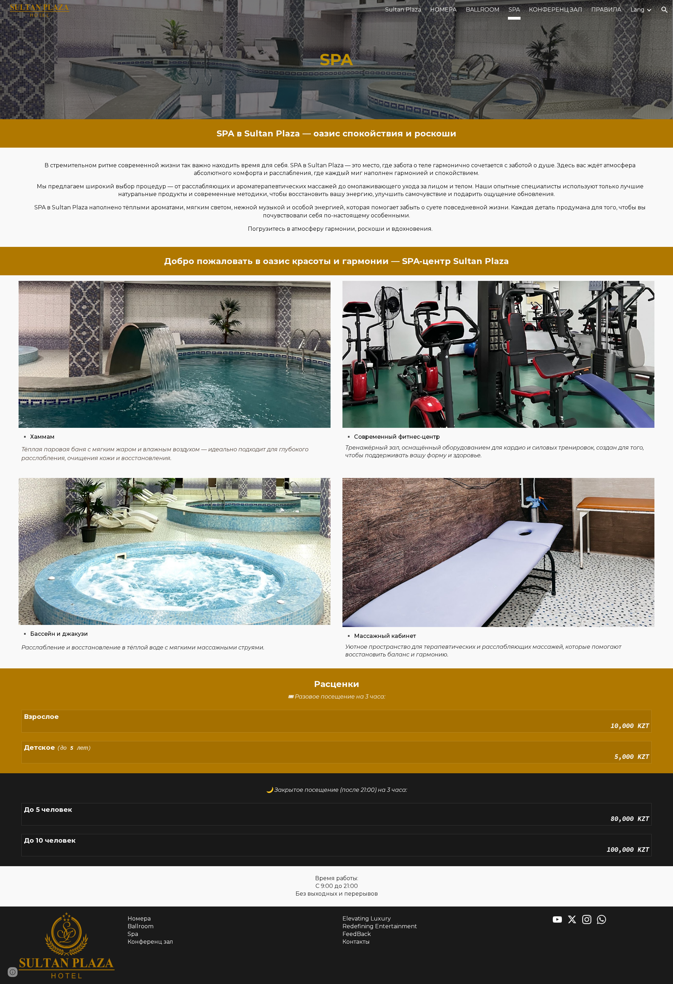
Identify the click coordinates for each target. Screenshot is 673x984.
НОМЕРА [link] (443, 9)
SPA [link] (514, 9)
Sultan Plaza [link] (403, 9)
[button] (664, 9)
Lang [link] (638, 9)
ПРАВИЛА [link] (606, 9)
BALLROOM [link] (482, 9)
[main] (336, 59)
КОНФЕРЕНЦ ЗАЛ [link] (555, 9)
